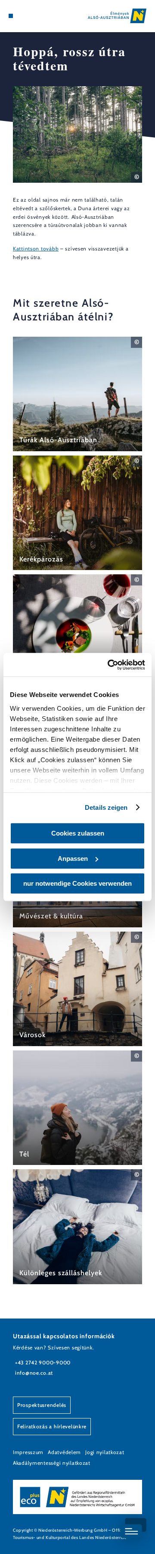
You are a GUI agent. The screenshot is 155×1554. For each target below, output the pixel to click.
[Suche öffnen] (36, 16)
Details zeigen (106, 807)
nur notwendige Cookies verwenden (77, 883)
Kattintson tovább (36, 248)
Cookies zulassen (77, 833)
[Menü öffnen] (11, 16)
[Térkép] (24, 16)
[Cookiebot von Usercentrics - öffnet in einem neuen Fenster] (109, 664)
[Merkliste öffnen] (30, 16)
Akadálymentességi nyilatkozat (51, 1463)
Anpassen (73, 858)
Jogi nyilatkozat (104, 1452)
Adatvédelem (64, 1452)
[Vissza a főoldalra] (117, 16)
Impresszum (28, 1452)
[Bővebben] (77, 394)
